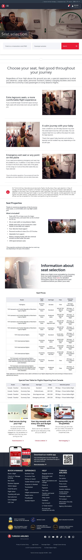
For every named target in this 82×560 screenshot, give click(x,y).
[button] (69, 1)
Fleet (26, 490)
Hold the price (12, 489)
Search (65, 46)
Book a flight (12, 473)
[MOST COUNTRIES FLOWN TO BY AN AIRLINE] (10, 519)
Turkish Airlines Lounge (32, 481)
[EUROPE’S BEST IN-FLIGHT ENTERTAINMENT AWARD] (33, 527)
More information (39, 464)
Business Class (29, 473)
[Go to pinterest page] (69, 537)
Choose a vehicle (40, 440)
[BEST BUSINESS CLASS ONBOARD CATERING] (10, 527)
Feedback (45, 500)
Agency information (65, 506)
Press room (62, 484)
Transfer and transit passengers (48, 494)
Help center (46, 497)
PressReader (29, 498)
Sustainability (63, 486)
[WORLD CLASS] (33, 519)
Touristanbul (29, 487)
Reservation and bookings (47, 477)
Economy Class (30, 476)
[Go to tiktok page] (61, 537)
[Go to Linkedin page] (57, 537)
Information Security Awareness (65, 502)
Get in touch (46, 503)
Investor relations (64, 489)
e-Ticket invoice (47, 506)
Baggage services (47, 473)
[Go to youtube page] (53, 537)
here (58, 278)
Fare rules (45, 490)
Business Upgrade (13, 483)
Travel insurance (17, 440)
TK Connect (63, 499)
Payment (45, 488)
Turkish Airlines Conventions (63, 492)
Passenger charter (65, 496)
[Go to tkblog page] (65, 537)
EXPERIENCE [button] (30, 471)
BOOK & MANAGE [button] (15, 471)
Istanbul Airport (30, 500)
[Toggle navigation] (7, 6)
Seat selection (12, 497)
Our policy (62, 478)
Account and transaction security (48, 509)
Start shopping (63, 440)
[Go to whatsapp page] (73, 537)
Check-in (45, 485)
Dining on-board (30, 479)
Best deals (11, 480)
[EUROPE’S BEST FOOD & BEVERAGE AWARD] (55, 527)
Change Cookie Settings (59, 544)
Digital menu (29, 495)
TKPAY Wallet (12, 486)
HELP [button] (44, 471)
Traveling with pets (14, 494)
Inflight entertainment (32, 492)
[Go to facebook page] (45, 537)
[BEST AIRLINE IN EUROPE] (55, 519)
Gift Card (11, 502)
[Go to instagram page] (49, 537)
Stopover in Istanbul (31, 484)
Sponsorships (63, 481)
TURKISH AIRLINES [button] (63, 472)
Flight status (11, 491)
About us (62, 475)
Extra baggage (12, 499)
